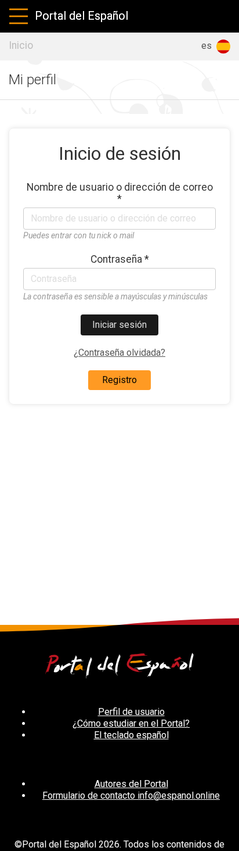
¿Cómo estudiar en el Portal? (131, 723)
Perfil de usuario (131, 711)
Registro (119, 379)
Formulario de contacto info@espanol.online (131, 795)
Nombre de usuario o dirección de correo (120, 193)
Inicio (21, 45)
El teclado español (131, 735)
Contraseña (119, 259)
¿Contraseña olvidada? (119, 352)
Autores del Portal (131, 783)
